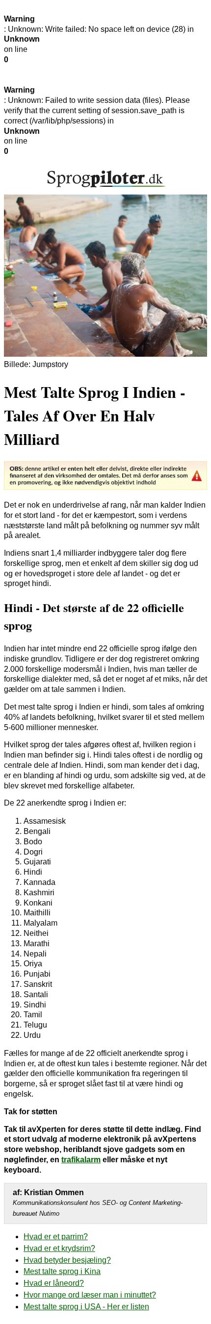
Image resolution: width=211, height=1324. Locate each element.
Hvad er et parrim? (56, 1236)
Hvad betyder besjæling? (67, 1260)
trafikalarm (81, 1159)
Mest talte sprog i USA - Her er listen (86, 1306)
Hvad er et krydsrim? (59, 1248)
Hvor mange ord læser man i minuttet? (90, 1295)
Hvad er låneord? (54, 1283)
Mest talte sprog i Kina (62, 1271)
